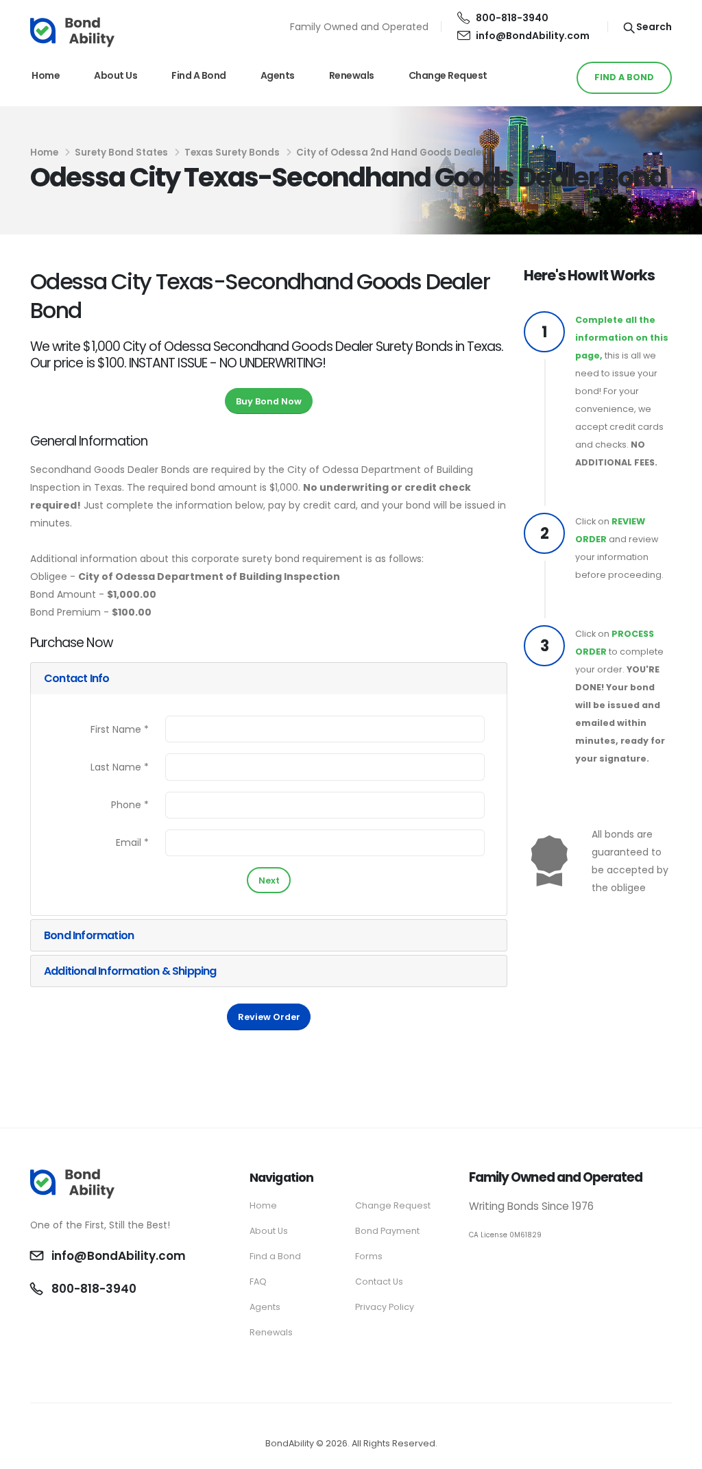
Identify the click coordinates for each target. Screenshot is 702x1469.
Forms (369, 1256)
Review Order (269, 1017)
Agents (278, 75)
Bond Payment (387, 1231)
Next (269, 880)
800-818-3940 (512, 18)
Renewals (351, 75)
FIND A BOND (624, 77)
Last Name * (119, 767)
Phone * (130, 805)
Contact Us (379, 1281)
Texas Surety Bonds (232, 152)
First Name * (119, 729)
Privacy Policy (384, 1307)
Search (653, 27)
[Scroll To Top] (678, 1453)
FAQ (258, 1281)
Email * (132, 842)
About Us (115, 75)
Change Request (448, 75)
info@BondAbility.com (533, 36)
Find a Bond (198, 75)
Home (46, 75)
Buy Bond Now (269, 401)
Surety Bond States (121, 152)
